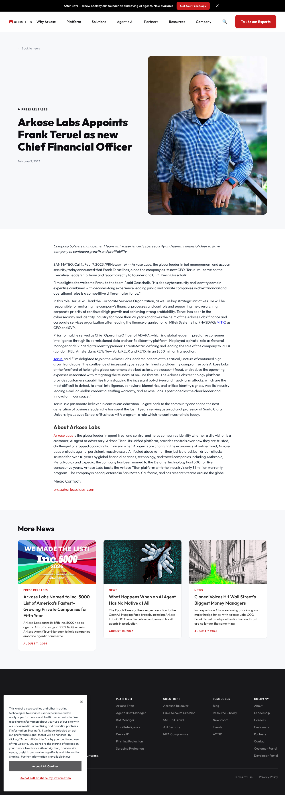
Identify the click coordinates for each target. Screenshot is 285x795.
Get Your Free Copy (193, 6)
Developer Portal (266, 756)
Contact (259, 741)
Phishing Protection (129, 741)
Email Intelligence (128, 727)
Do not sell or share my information (45, 778)
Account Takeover (176, 706)
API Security (171, 727)
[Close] (81, 702)
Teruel (58, 359)
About (258, 706)
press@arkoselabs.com (73, 489)
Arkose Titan (125, 706)
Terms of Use (243, 777)
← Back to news (29, 48)
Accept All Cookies (45, 766)
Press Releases (34, 109)
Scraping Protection (130, 748)
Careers (260, 720)
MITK (221, 322)
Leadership (262, 713)
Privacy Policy (268, 777)
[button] (217, 6)
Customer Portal (265, 748)
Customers (261, 727)
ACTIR (217, 734)
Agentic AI (125, 21)
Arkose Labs (63, 435)
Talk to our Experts (256, 21)
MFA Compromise (175, 734)
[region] (45, 743)
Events (217, 727)
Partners (151, 21)
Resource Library (225, 713)
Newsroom (220, 720)
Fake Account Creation (179, 713)
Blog (216, 706)
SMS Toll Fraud (173, 720)
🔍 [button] (224, 21)
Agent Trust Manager (131, 713)
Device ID (122, 734)
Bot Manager (125, 720)
